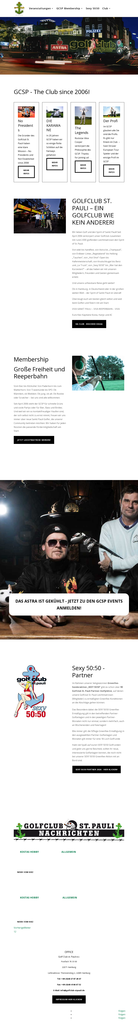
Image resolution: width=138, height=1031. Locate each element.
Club (105, 8)
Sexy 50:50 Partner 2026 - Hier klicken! (97, 769)
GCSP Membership (68, 8)
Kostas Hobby (29, 851)
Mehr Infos (26, 172)
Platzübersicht (84, 780)
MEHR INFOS (82, 335)
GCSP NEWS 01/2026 (42, 891)
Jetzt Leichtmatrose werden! (34, 440)
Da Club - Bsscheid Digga (89, 324)
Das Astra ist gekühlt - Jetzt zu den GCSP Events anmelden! (69, 604)
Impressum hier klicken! (69, 999)
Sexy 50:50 (92, 8)
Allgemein (68, 851)
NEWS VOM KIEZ (25, 872)
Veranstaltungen (40, 8)
